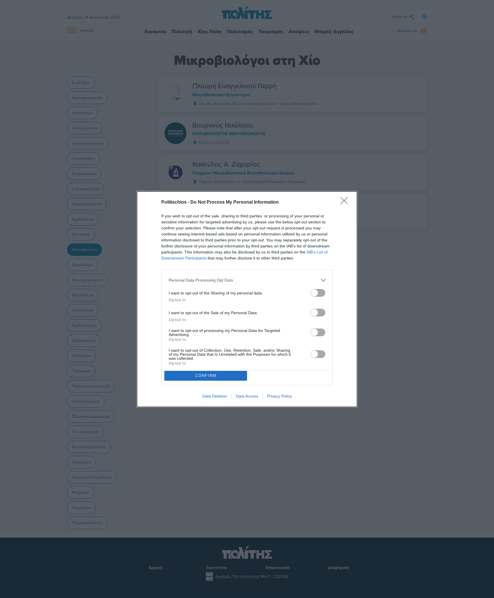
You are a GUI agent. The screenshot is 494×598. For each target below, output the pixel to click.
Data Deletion (214, 396)
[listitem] (247, 280)
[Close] (345, 202)
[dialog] (247, 299)
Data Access (247, 396)
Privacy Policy (279, 396)
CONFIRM (205, 375)
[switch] (317, 293)
